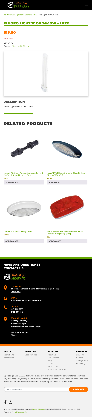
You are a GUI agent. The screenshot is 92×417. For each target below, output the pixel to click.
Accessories (9, 358)
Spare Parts (9, 355)
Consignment (82, 360)
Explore (53, 351)
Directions (15, 292)
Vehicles (30, 351)
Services (81, 351)
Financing (80, 363)
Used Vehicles (31, 355)
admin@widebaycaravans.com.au (26, 300)
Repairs (79, 358)
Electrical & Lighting (21, 46)
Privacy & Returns (38, 409)
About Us (52, 355)
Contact (51, 363)
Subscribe (78, 389)
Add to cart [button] (11, 182)
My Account (53, 366)
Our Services (53, 358)
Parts (7, 351)
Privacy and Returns (57, 369)
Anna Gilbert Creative (19, 412)
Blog (50, 360)
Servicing (80, 355)
